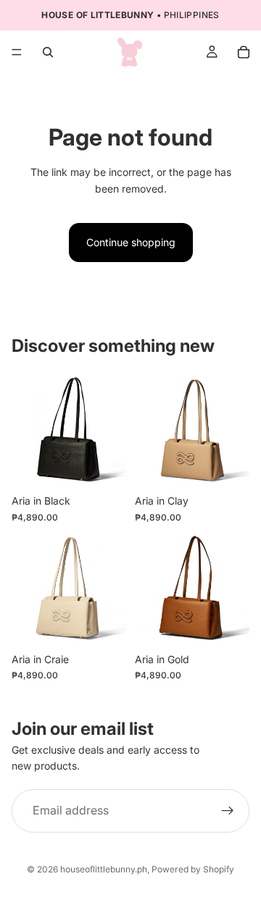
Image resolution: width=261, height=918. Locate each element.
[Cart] (244, 52)
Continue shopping (130, 242)
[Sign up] (227, 811)
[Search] (48, 52)
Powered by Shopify (193, 869)
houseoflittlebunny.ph (103, 869)
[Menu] (16, 52)
